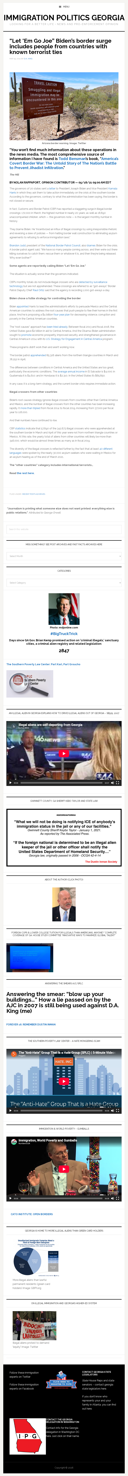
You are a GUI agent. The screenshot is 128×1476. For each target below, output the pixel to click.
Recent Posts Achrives (33, 494)
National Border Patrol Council (63, 245)
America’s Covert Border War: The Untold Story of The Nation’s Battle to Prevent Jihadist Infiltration (64, 163)
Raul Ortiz (38, 290)
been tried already (57, 326)
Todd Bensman (72, 158)
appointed (23, 306)
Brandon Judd (18, 245)
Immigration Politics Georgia (64, 17)
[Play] (10, 782)
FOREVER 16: (14, 1024)
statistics (20, 428)
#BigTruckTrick (64, 633)
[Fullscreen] (117, 782)
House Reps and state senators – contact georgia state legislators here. (98, 1384)
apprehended (38, 355)
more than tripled (30, 408)
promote (26, 334)
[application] (64, 753)
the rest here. (25, 473)
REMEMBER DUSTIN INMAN (39, 1024)
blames (91, 245)
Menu (66, 6)
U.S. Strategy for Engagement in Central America (74, 339)
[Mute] (112, 782)
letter (52, 188)
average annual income (71, 371)
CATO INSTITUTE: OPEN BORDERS (29, 1214)
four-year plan (62, 314)
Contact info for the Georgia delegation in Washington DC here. (62, 1432)
